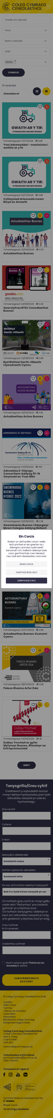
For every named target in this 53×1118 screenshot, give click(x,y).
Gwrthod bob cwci (26, 572)
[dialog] (26, 559)
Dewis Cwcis (26, 564)
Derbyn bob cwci (27, 580)
